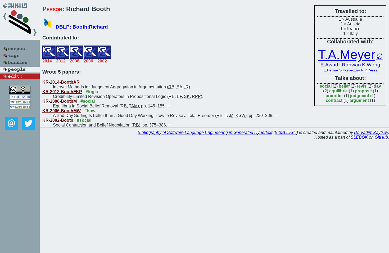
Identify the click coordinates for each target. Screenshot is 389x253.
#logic (92, 91)
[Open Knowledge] (19, 97)
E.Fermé (331, 70)
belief (344, 86)
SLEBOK (359, 137)
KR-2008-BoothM (59, 101)
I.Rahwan (350, 64)
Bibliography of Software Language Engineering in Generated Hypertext (205, 132)
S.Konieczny (349, 70)
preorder (334, 95)
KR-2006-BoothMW (61, 111)
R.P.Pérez (369, 70)
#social (87, 101)
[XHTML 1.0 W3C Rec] (19, 102)
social (326, 86)
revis (362, 86)
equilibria (338, 91)
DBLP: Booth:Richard (82, 27)
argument (359, 100)
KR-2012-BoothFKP (62, 91)
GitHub (381, 137)
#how (89, 111)
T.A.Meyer (346, 55)
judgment (359, 95)
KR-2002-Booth (57, 120)
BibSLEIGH (286, 132)
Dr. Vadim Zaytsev (371, 132)
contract (334, 100)
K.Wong (371, 64)
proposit (363, 91)
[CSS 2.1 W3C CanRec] (19, 113)
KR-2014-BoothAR (61, 82)
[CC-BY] (19, 92)
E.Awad (329, 64)
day (377, 86)
